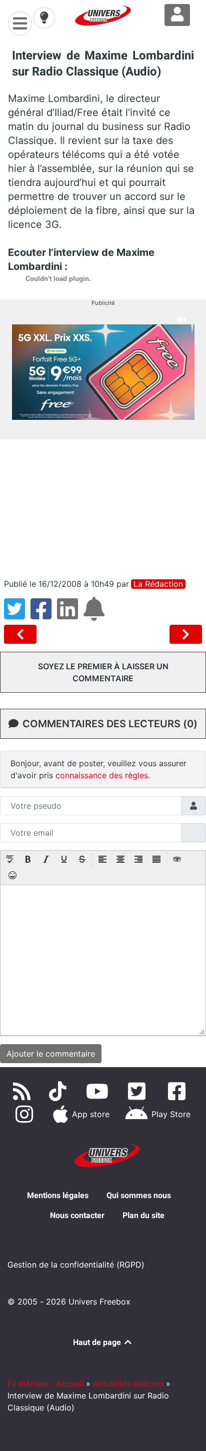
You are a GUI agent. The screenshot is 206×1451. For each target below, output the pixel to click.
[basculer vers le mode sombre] (44, 17)
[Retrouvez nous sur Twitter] (139, 1091)
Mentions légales (57, 1195)
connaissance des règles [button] (102, 775)
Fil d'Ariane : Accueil (46, 1384)
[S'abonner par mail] (96, 615)
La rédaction (158, 584)
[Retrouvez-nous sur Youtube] (99, 1091)
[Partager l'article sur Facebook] (43, 615)
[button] (10, 860)
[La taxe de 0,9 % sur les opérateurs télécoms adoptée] (186, 634)
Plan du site (143, 1215)
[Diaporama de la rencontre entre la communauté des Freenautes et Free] (22, 634)
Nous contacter (77, 1215)
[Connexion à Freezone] (177, 15)
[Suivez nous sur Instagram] (26, 1114)
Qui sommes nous (138, 1195)
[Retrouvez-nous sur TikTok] (60, 1091)
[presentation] (10, 860)
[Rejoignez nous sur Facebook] (178, 1091)
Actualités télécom (128, 1384)
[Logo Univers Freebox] (103, 15)
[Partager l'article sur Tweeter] (17, 615)
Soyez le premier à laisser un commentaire (103, 672)
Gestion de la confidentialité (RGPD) (76, 1265)
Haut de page (98, 1342)
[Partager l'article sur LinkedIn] (70, 615)
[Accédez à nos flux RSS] (24, 1091)
